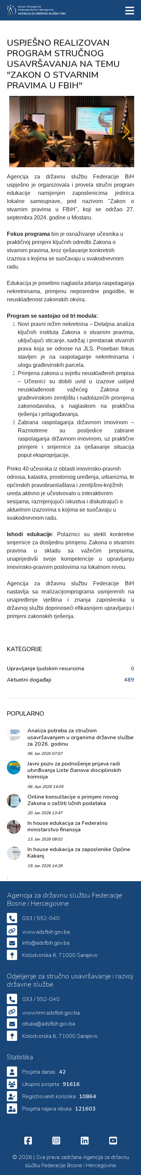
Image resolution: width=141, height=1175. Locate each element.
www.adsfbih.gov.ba (46, 932)
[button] (15, 131)
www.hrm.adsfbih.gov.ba (51, 1013)
